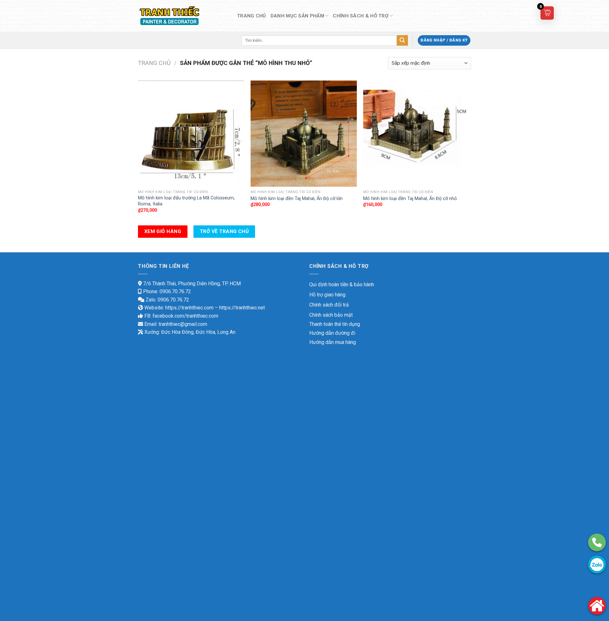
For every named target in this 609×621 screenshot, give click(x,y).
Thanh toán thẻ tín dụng (334, 324)
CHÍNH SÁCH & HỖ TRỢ (361, 16)
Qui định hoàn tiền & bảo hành (341, 284)
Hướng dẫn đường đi (332, 333)
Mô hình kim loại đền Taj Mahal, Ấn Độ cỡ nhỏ (410, 198)
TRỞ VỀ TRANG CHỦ (224, 231)
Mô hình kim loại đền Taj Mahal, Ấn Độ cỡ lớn (297, 198)
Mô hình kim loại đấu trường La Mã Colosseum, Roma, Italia (186, 201)
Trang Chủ (251, 16)
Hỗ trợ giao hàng (327, 295)
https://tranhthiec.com (189, 308)
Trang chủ (154, 63)
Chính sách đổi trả (329, 305)
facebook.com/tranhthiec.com (185, 316)
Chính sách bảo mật (331, 315)
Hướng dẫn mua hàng (332, 342)
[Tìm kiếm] (402, 40)
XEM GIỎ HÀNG (162, 231)
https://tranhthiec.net (242, 308)
